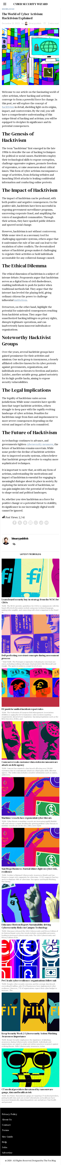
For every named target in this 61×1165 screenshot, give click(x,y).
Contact (6, 1124)
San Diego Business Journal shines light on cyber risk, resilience (29, 870)
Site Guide (7, 1136)
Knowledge (8, 9)
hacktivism (8, 107)
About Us (7, 1119)
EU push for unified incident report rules (22, 709)
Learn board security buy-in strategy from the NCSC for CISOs (30, 601)
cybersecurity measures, (40, 444)
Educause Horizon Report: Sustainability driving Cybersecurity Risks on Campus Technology (26, 926)
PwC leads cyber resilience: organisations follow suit (29, 980)
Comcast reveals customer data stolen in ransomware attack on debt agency (30, 764)
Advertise (7, 1152)
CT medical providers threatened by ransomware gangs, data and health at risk (27, 1091)
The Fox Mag (50, 1160)
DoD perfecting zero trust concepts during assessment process (30, 657)
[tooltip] (14, 523)
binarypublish (35, 23)
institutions (20, 300)
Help (4, 1142)
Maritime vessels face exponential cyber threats (27, 817)
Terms (5, 1130)
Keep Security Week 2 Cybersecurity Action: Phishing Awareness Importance (29, 1035)
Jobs (4, 1147)
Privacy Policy (9, 1114)
